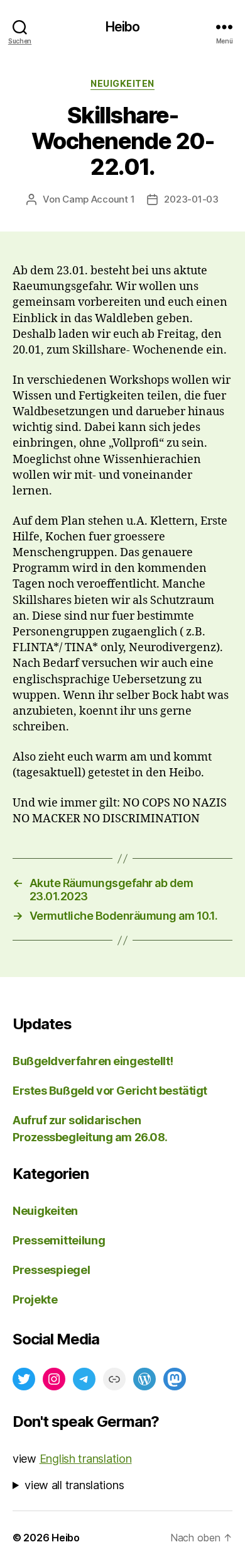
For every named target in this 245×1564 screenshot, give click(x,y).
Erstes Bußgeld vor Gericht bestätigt (110, 1090)
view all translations (74, 1485)
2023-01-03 (191, 199)
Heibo (123, 26)
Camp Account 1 (98, 199)
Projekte (35, 1299)
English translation (86, 1458)
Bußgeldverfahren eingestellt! (93, 1061)
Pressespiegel (51, 1269)
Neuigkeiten (122, 83)
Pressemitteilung (59, 1240)
